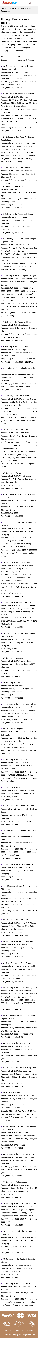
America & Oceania (26, 60)
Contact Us (8, 1330)
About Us (19, 1330)
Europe (4, 60)
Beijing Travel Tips (16, 8)
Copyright (30, 1330)
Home (3, 8)
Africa (20, 57)
